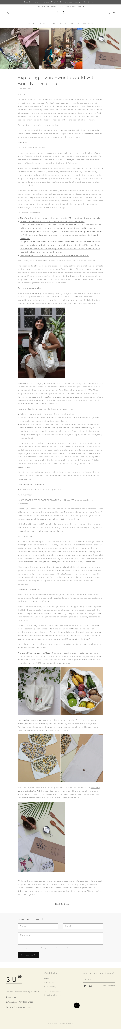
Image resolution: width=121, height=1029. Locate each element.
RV (76, 1005)
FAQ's (46, 978)
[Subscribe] (112, 980)
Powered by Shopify (66, 1023)
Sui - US (57, 1023)
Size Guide (49, 983)
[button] (8, 13)
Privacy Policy (50, 987)
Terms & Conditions (52, 991)
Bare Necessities (67, 131)
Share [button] (22, 95)
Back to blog (62, 904)
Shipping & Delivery (52, 995)
